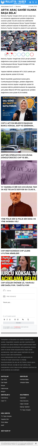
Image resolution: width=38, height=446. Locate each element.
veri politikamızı (21, 444)
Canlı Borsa (4, 398)
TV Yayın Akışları (25, 410)
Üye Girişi (4, 379)
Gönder (18, 323)
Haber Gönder (24, 404)
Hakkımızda (4, 388)
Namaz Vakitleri (25, 407)
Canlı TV (3, 401)
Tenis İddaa (4, 422)
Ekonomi (18, 6)
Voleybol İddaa (24, 382)
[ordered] (15, 319)
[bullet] (17, 319)
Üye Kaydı (4, 382)
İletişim (3, 391)
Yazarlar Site (5, 419)
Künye (3, 385)
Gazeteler (23, 398)
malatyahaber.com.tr (7, 6)
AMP (2, 425)
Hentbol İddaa (24, 379)
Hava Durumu (24, 401)
